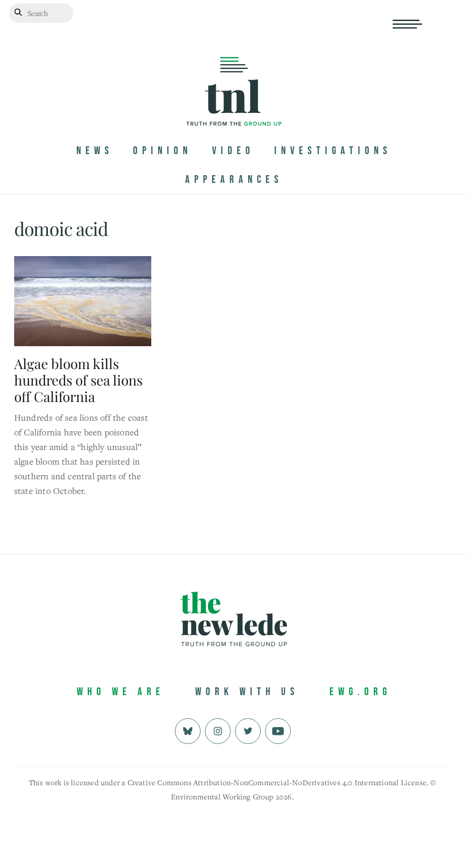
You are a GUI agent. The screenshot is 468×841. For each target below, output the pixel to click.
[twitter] (248, 730)
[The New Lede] (234, 106)
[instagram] (218, 730)
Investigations (333, 150)
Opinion (162, 150)
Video (233, 150)
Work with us (247, 691)
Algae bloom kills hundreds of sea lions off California (78, 380)
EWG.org (360, 691)
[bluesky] (188, 730)
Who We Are (121, 691)
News (94, 150)
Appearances (234, 179)
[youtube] (278, 730)
